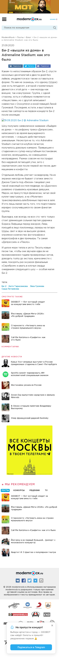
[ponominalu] (18, 614)
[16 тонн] (14, 605)
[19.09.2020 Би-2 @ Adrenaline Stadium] (25, 121)
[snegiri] (35, 614)
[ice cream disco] (48, 605)
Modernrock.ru (29, 19)
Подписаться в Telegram (31, 647)
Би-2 (4, 286)
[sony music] (39, 605)
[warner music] (27, 605)
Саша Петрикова (10, 289)
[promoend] (46, 614)
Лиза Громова (37, 286)
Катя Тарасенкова (18, 286)
